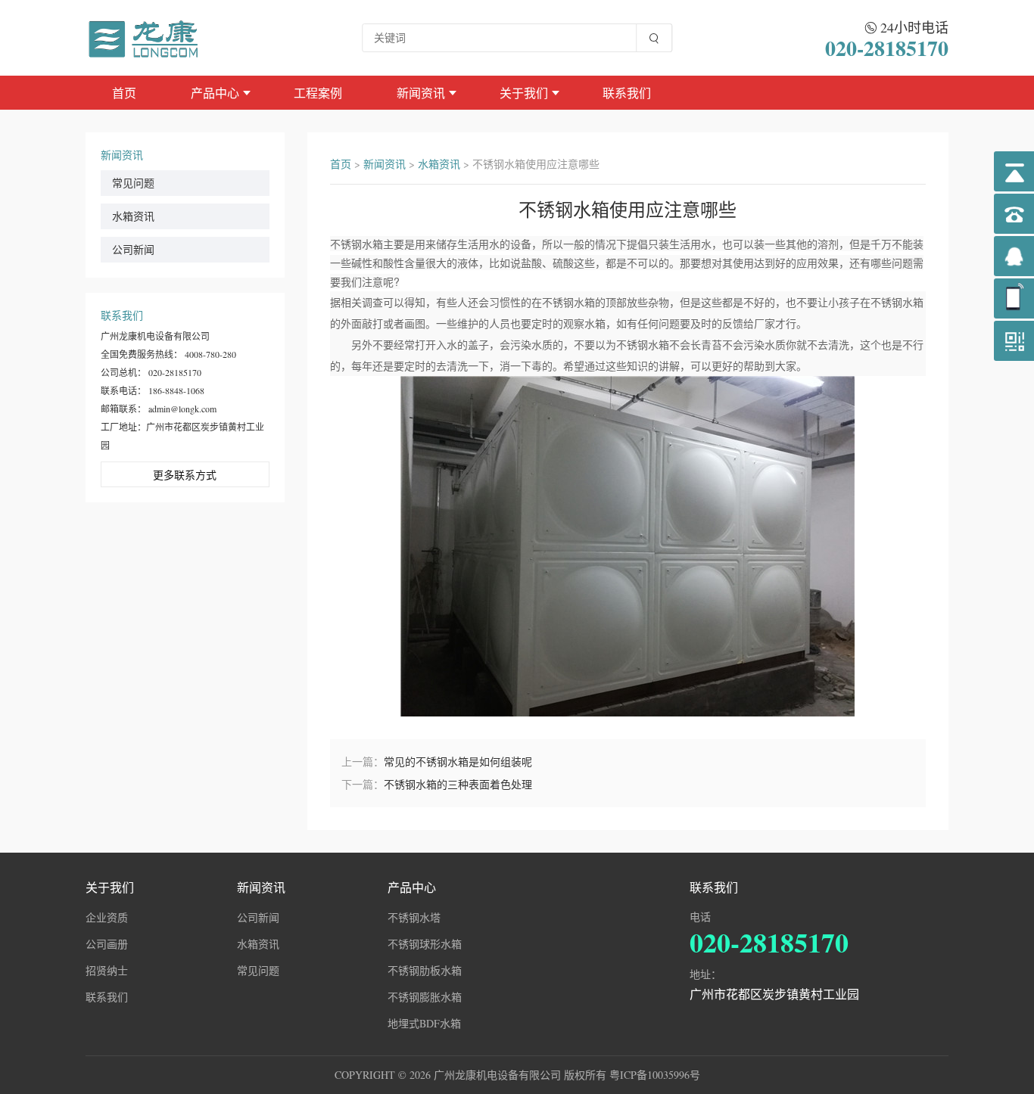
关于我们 (524, 93)
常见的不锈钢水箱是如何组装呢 (458, 761)
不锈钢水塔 (414, 917)
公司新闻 (133, 249)
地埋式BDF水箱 (424, 1023)
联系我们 (627, 93)
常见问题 (133, 183)
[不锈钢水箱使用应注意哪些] (145, 37)
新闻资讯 (421, 93)
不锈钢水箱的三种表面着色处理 (458, 784)
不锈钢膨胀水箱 (425, 997)
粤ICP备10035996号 (654, 1075)
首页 (124, 93)
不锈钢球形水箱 (425, 944)
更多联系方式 (184, 475)
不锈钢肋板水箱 (425, 970)
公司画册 (107, 944)
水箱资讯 (133, 216)
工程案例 (318, 93)
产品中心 (215, 93)
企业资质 (107, 917)
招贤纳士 (107, 970)
